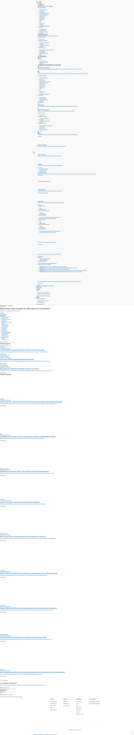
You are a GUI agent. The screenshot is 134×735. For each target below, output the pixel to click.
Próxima (5, 680)
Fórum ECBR (5, 325)
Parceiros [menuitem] (40, 167)
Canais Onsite (42, 51)
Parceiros (4, 318)
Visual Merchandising (43, 14)
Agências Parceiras (43, 170)
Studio (40, 54)
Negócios (4, 329)
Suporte (41, 212)
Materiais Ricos (42, 209)
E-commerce (5, 335)
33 (3, 680)
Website (1, 692)
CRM (1, 314)
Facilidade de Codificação (44, 26)
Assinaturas (41, 17)
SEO (40, 21)
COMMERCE (40, 4)
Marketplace (5, 327)
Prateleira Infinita (42, 30)
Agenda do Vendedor (43, 31)
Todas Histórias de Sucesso (44, 258)
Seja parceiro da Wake (43, 168)
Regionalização (42, 18)
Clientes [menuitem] (39, 257)
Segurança (41, 19)
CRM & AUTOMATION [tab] (48, 65)
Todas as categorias (6, 317)
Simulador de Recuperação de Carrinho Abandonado (49, 217)
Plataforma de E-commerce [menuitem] (43, 300)
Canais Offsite (42, 52)
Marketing (4, 334)
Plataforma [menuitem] (40, 3)
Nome (1, 687)
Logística (4, 328)
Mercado (4, 330)
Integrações (41, 39)
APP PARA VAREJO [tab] (57, 65)
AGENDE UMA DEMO (43, 285)
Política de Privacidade (37, 734)
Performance (42, 23)
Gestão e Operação (6, 332)
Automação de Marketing (44, 45)
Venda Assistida (42, 29)
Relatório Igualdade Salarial (51, 734)
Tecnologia (5, 337)
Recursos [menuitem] (40, 204)
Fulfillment (41, 33)
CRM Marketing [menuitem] (41, 302)
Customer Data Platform (44, 42)
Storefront (41, 11)
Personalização (42, 16)
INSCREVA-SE (2, 690)
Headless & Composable (44, 13)
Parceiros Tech (42, 171)
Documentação (42, 213)
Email (1, 689)
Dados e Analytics (6, 333)
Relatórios (41, 46)
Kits (40, 22)
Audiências (41, 44)
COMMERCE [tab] (40, 65)
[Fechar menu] (40, 2)
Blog (40, 208)
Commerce (4, 314)
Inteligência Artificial (6, 319)
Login (38, 285)
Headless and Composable (44, 81)
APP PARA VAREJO (41, 56)
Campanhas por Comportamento (46, 49)
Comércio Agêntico (43, 9)
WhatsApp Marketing (43, 53)
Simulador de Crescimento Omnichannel (47, 218)
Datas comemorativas (7, 322)
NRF (3, 323)
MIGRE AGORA (41, 102)
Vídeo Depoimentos (43, 260)
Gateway (41, 24)
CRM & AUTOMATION (42, 34)
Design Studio (42, 12)
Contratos (44, 734)
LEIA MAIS (2, 313)
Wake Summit (5, 324)
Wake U (4, 320)
